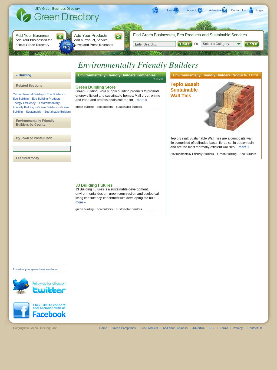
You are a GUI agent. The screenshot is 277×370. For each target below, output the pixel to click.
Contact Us (238, 10)
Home (171, 10)
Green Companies (124, 328)
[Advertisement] (116, 147)
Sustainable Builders (57, 111)
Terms (224, 328)
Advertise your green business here (35, 269)
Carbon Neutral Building (28, 94)
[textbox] (42, 149)
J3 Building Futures (94, 185)
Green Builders (47, 107)
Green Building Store (95, 87)
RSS (212, 328)
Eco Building (21, 98)
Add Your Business (175, 328)
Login (259, 10)
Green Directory (49, 15)
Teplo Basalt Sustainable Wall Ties (184, 90)
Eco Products (149, 328)
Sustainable (33, 111)
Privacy (238, 328)
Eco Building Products (46, 98)
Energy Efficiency (24, 103)
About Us (193, 10)
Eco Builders (55, 94)
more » (142, 100)
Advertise (215, 10)
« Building (23, 75)
